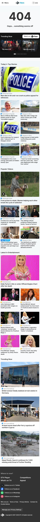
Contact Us (33, 502)
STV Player (5, 478)
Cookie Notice (5, 504)
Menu (6, 3)
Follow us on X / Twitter (12, 485)
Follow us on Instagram (12, 496)
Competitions (25, 478)
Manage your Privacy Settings (11, 509)
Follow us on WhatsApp (12, 492)
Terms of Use (14, 502)
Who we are (4, 502)
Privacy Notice (24, 502)
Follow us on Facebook (12, 489)
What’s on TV (6, 480)
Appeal (23, 480)
